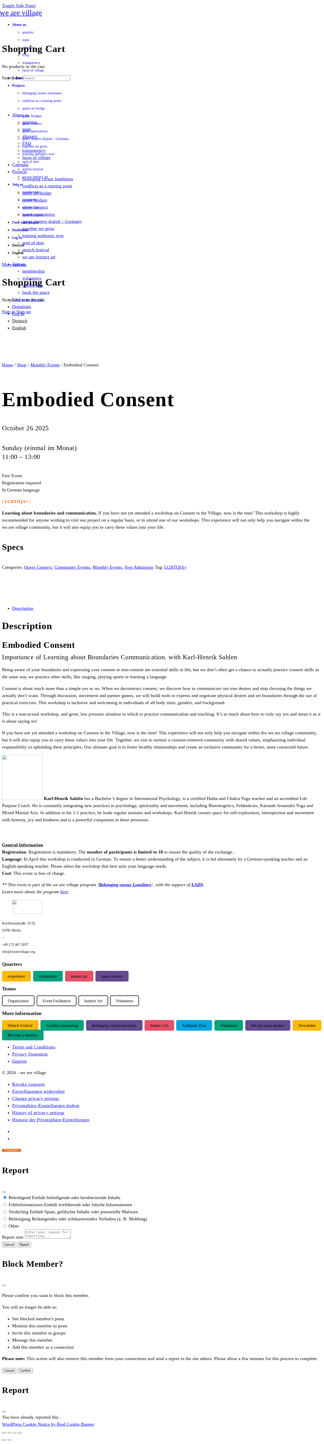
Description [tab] (22, 608)
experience (16, 976)
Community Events (72, 567)
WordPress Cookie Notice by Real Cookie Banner (48, 1424)
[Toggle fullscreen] (9, 1433)
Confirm (25, 1370)
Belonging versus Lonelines (125, 884)
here (64, 891)
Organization (18, 1001)
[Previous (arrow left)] (4, 1440)
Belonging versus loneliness (114, 1025)
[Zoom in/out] (4, 1433)
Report (24, 1244)
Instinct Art (159, 1025)
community (48, 976)
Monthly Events (45, 364)
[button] (28, 1084)
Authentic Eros (194, 1025)
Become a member (23, 1035)
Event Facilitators (57, 1001)
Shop (21, 364)
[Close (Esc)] (4, 1192)
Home (7, 364)
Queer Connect (38, 567)
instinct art (79, 976)
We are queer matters (268, 1025)
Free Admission (139, 567)
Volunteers (228, 1025)
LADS (197, 884)
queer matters (112, 976)
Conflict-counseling (62, 1025)
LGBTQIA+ (175, 567)
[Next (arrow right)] (9, 1440)
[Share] (15, 1433)
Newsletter (307, 1025)
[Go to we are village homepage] (22, 12)
